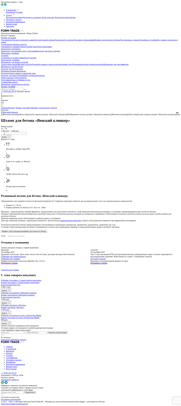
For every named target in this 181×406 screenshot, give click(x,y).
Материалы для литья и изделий (14, 62)
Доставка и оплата (13, 20)
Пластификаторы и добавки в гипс (15, 80)
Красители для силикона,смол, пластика (18, 51)
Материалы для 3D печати (12, 67)
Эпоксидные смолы (9, 64)
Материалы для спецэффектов (116, 64)
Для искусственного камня (23, 40)
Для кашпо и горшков (10, 47)
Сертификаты (11, 358)
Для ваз (22, 47)
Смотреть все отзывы (10, 270)
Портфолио (11, 12)
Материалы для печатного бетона (15, 84)
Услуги (9, 15)
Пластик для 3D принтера (12, 69)
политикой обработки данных (13, 340)
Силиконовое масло (9, 82)
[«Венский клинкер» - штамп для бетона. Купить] (9, 114)
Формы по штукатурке (16, 236)
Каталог (11, 108)
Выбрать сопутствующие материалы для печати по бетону (24, 231)
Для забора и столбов (148, 40)
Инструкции (11, 369)
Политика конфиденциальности (14, 404)
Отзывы (19, 12)
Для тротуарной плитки (44, 40)
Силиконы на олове (9, 58)
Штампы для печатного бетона (107, 40)
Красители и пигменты (11, 49)
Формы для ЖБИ (8, 87)
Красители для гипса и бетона (47, 51)
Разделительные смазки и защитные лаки (18, 73)
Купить (5, 137)
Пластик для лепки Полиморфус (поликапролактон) (23, 75)
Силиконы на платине (27, 58)
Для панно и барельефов (83, 40)
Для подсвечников (44, 47)
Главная (4, 108)
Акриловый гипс (65, 64)
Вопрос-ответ (11, 24)
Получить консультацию (58, 333)
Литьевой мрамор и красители (45, 64)
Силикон (4, 55)
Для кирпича (6, 40)
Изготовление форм (14, 17)
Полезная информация (15, 22)
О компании (11, 10)
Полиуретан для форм (10, 60)
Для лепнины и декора (129, 40)
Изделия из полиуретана (65, 17)
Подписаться (30, 392)
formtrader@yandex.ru (10, 380)
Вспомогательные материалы (13, 71)
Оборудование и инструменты (14, 78)
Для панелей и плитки (64, 40)
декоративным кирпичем (70, 221)
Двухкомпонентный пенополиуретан (87, 64)
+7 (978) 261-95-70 (8, 91)
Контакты (10, 26)
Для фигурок (31, 47)
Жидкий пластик (25, 64)
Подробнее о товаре (9, 263)
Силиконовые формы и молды (14, 44)
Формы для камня (8, 38)
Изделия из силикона (32, 17)
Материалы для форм (10, 53)
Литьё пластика (48, 17)
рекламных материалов (11, 399)
